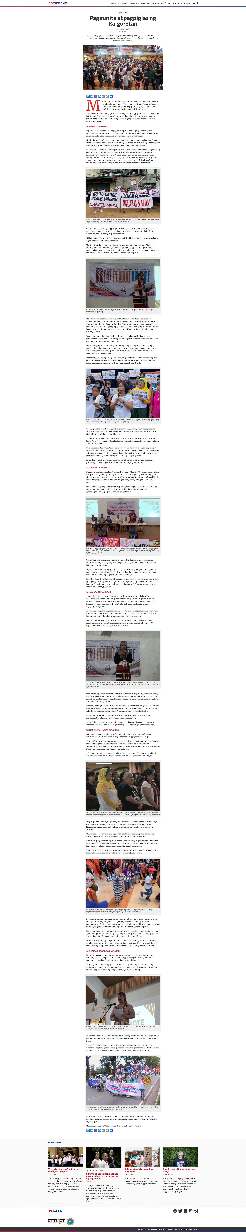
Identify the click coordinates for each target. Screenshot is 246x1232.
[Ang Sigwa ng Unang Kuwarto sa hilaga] (180, 1157)
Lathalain (122, 3)
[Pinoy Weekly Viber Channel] (190, 1211)
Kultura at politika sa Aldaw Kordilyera (139, 1170)
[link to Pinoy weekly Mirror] (56, 1221)
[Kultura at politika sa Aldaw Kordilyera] (142, 1157)
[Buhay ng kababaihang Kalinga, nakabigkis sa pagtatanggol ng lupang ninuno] (103, 1157)
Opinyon (133, 3)
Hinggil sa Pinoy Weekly (183, 3)
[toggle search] (197, 3)
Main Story (123, 13)
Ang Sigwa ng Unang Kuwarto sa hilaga (179, 1170)
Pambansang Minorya (94, 1171)
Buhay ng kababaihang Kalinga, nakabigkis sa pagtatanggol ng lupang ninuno (102, 1176)
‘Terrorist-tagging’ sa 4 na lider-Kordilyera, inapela (65, 1170)
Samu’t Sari (165, 3)
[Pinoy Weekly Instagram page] (185, 1211)
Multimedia (143, 3)
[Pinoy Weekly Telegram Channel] (196, 1211)
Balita (113, 3)
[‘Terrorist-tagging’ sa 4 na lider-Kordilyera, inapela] (65, 1157)
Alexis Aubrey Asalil (123, 29)
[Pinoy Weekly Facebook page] (175, 1211)
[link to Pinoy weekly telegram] (70, 1221)
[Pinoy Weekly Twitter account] (180, 1211)
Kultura (155, 3)
